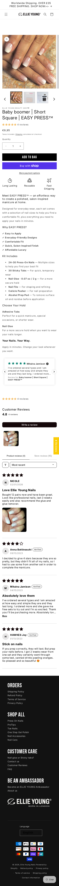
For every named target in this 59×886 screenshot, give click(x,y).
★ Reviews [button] (56, 446)
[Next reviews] (54, 372)
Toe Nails (12, 728)
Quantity (6, 139)
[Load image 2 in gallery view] (29, 97)
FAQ (10, 769)
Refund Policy (15, 695)
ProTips (12, 724)
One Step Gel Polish (18, 732)
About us (12, 790)
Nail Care (12, 740)
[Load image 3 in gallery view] (42, 97)
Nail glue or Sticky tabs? (21, 757)
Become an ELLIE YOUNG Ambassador (28, 787)
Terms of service (22, 873)
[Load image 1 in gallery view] (16, 97)
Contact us (13, 761)
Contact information (31, 878)
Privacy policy (42, 868)
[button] (6, 14)
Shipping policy (40, 873)
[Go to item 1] (11, 438)
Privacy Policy (15, 703)
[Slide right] (54, 98)
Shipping (18, 134)
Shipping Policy (16, 691)
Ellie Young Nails (28, 865)
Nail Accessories (16, 736)
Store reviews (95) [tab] (43, 456)
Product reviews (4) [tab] (16, 456)
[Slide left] (5, 98)
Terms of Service (17, 699)
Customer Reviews (17, 765)
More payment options (29, 173)
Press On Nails (15, 720)
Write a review (29, 424)
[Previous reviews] (5, 372)
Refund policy (26, 868)
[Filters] (5, 465)
